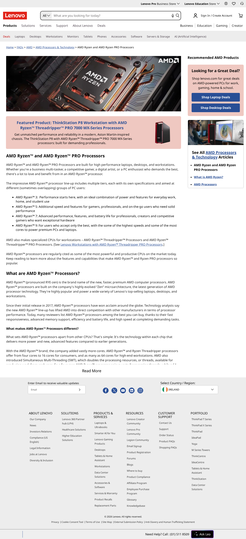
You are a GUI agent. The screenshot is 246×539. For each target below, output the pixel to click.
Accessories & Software (102, 485)
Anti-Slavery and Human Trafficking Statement (170, 522)
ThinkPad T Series (202, 419)
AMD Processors (205, 184)
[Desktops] (43, 36)
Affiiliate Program (137, 483)
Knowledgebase (136, 505)
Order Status (166, 435)
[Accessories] (128, 36)
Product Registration (139, 452)
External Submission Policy (128, 522)
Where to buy (134, 470)
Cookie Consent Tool (72, 522)
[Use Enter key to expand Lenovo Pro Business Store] (178, 3)
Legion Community (138, 440)
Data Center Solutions (101, 474)
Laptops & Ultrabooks (101, 425)
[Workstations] (64, 36)
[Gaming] (229, 25)
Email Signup (134, 446)
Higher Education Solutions (72, 438)
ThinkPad (197, 431)
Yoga (194, 444)
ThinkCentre (199, 456)
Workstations (102, 466)
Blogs (130, 464)
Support (164, 429)
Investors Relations (41, 431)
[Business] (194, 25)
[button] (226, 3)
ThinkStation (199, 479)
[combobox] (46, 15)
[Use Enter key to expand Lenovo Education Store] (218, 3)
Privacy (55, 522)
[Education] (213, 25)
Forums (131, 458)
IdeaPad (196, 437)
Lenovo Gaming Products (104, 441)
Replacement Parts (105, 505)
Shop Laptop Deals (216, 97)
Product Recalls (103, 499)
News (33, 425)
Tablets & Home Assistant (103, 458)
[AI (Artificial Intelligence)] (208, 36)
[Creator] (244, 25)
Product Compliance (138, 477)
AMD (29, 47)
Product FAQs (167, 441)
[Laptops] (26, 36)
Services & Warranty (106, 493)
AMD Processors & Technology (55, 47)
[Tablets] (94, 36)
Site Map (107, 522)
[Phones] (108, 36)
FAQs (20, 47)
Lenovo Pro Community (133, 432)
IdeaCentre (198, 462)
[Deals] (12, 36)
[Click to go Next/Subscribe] (79, 389)
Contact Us (165, 423)
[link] (242, 4)
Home (10, 47)
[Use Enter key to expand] (234, 16)
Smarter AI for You (105, 433)
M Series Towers (201, 450)
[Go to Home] (15, 15)
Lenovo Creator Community (136, 421)
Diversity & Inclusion (41, 460)
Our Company (38, 419)
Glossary (132, 499)
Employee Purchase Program (138, 491)
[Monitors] (80, 36)
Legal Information (40, 448)
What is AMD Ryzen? (208, 177)
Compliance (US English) (39, 440)
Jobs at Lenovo (38, 454)
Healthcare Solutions (74, 429)
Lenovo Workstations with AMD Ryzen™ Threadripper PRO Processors (112, 244)
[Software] (144, 36)
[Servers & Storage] (171, 36)
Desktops (100, 449)
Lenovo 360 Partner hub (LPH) (73, 421)
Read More (91, 370)
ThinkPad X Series (202, 425)
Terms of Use (93, 522)
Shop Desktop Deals (216, 108)
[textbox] (190, 389)
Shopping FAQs (168, 447)
